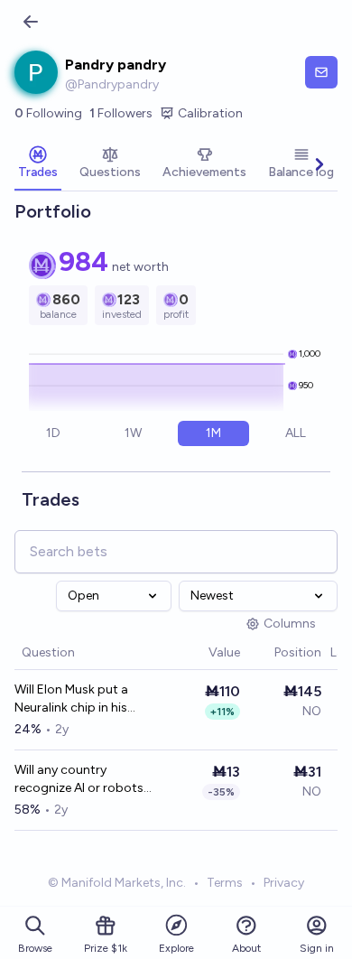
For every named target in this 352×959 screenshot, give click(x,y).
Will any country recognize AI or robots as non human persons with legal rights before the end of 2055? (80, 779)
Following (48, 113)
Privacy (284, 882)
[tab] (37, 164)
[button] (199, 653)
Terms (225, 882)
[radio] (53, 433)
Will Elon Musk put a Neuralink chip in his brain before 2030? (71, 699)
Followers (121, 113)
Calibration (210, 113)
